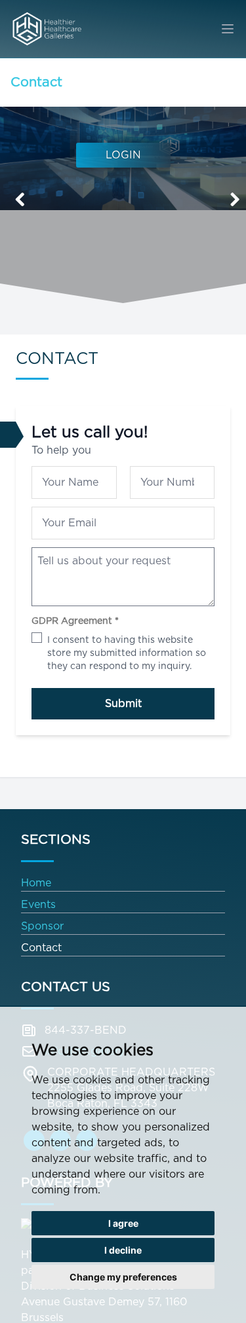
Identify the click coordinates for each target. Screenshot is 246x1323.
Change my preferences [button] (123, 1276)
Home (36, 883)
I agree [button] (123, 1223)
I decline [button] (123, 1250)
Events (38, 904)
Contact (36, 82)
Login (123, 155)
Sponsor (42, 926)
